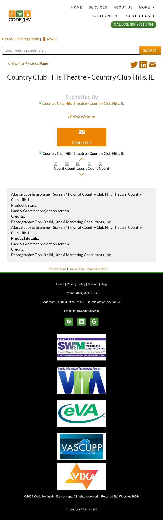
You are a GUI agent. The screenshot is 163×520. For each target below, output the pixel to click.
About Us (123, 7)
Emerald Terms (57, 268)
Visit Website (83, 116)
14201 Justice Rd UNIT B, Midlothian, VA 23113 (88, 302)
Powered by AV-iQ (97, 268)
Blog (104, 284)
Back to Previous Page (29, 63)
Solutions (104, 16)
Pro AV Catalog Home (21, 39)
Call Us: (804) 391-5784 (133, 24)
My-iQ (51, 39)
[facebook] (69, 322)
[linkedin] (81, 322)
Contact (93, 284)
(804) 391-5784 (86, 293)
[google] (94, 322)
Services (98, 7)
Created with (81, 509)
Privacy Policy (76, 268)
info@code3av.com (86, 310)
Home (76, 7)
